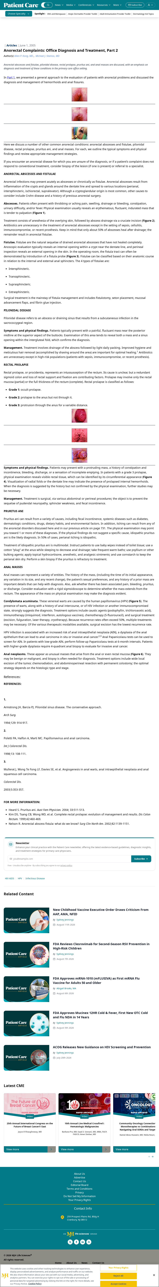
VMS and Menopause (56, 14)
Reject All (118, 1275)
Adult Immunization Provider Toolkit (115, 14)
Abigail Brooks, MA (66, 988)
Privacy (79, 1192)
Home (58, 1262)
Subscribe (139, 858)
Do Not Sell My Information (80, 1196)
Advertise (79, 1177)
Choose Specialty (16, 13)
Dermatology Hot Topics (143, 14)
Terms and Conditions (79, 1188)
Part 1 (11, 77)
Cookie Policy (34, 1283)
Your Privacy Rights (79, 1200)
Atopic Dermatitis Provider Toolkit (82, 14)
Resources (102, 4)
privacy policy (66, 865)
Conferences (84, 4)
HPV (20, 878)
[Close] (154, 1275)
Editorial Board (79, 1185)
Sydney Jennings (65, 919)
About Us (79, 1173)
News (58, 4)
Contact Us (79, 1181)
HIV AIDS (9, 878)
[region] (79, 1275)
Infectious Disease (35, 878)
